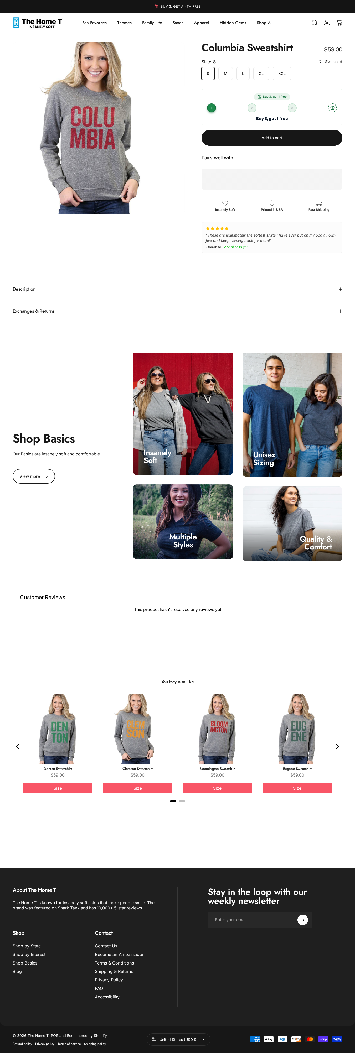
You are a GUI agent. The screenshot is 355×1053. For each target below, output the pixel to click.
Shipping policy (95, 1044)
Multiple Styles (183, 540)
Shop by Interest (29, 954)
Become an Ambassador (119, 954)
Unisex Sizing (264, 458)
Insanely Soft (157, 456)
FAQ (99, 988)
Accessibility (107, 996)
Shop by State (27, 946)
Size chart (333, 61)
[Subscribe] (302, 920)
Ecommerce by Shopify (87, 1035)
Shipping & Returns (114, 971)
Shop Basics (25, 963)
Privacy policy (44, 1044)
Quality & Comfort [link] (316, 542)
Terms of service (69, 1044)
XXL (282, 73)
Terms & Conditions (114, 963)
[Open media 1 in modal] (99, 128)
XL (261, 73)
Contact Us (106, 946)
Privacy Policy (109, 979)
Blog (17, 971)
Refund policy (22, 1044)
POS (54, 1035)
